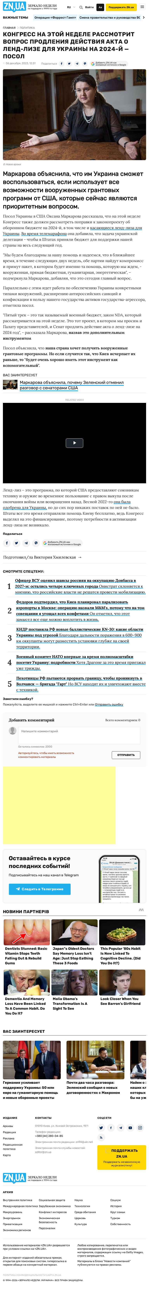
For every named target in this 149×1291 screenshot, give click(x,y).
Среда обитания (85, 1212)
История (116, 1206)
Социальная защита (52, 1200)
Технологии (82, 1206)
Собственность (120, 1224)
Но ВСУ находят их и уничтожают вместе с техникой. (81, 684)
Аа (100, 7)
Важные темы (15, 17)
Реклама (8, 1138)
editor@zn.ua (43, 1152)
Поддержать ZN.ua (121, 7)
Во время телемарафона (44, 233)
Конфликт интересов (53, 1212)
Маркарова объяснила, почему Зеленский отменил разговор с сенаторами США (72, 385)
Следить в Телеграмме (42, 889)
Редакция (9, 1132)
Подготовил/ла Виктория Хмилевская (39, 557)
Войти (89, 7)
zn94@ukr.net (84, 1142)
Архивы (8, 1126)
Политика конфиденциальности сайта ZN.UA (32, 1275)
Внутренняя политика (17, 1200)
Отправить (126, 755)
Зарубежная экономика (55, 1206)
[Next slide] (143, 17)
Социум (115, 1200)
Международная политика (20, 1206)
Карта (7, 1155)
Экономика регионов (17, 1230)
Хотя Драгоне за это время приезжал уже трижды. (81, 662)
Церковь (80, 1218)
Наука (78, 1200)
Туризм (115, 1218)
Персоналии (47, 1228)
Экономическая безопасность (49, 1220)
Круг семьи (117, 1212)
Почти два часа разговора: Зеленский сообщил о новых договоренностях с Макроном (93, 1087)
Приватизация (12, 1224)
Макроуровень (12, 1212)
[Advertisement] (59, 805)
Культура (80, 1224)
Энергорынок (12, 1218)
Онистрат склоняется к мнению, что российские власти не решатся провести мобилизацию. (80, 586)
